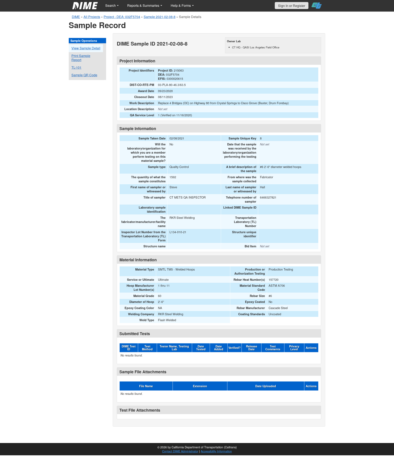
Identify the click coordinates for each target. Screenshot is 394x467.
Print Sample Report (80, 57)
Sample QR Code (84, 75)
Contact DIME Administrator (180, 451)
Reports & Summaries (143, 5)
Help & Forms (181, 5)
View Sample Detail (85, 48)
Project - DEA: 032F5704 (122, 16)
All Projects (92, 16)
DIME (76, 16)
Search (111, 5)
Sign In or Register (291, 5)
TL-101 (76, 67)
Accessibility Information (216, 451)
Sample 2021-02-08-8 (159, 16)
